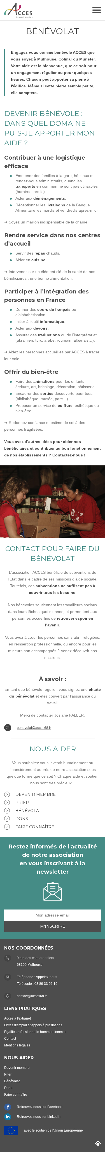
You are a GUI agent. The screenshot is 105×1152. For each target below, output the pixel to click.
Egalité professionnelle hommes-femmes (35, 1032)
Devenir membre (35, 794)
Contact (10, 1039)
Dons (21, 818)
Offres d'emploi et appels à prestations (33, 1025)
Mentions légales (17, 1045)
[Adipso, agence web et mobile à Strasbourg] (98, 1143)
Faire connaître (34, 826)
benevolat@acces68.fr (34, 728)
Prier (22, 802)
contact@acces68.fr (32, 996)
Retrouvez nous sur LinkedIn (38, 1117)
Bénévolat (28, 810)
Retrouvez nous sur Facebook (39, 1107)
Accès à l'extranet (17, 1018)
